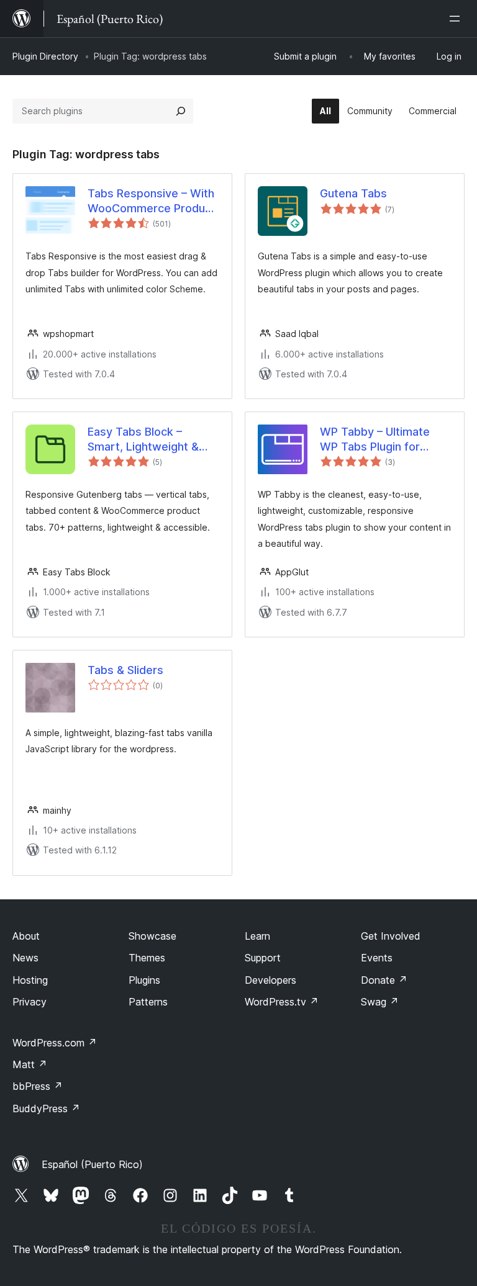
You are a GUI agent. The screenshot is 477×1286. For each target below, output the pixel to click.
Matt (29, 1064)
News (25, 957)
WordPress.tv (282, 1002)
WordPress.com (54, 1042)
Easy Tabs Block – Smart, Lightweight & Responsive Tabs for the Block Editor (152, 439)
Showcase (152, 936)
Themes (147, 957)
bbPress (37, 1086)
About (26, 936)
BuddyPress (46, 1108)
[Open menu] (457, 18)
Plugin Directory (45, 56)
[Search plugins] (180, 111)
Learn (257, 936)
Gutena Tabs (353, 193)
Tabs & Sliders (125, 670)
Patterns (148, 1002)
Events (377, 957)
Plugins (144, 980)
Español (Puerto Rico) (92, 1164)
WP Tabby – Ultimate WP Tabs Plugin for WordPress (375, 439)
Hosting (30, 980)
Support (263, 957)
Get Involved (390, 936)
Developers (270, 980)
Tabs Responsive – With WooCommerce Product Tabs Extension (152, 201)
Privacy (29, 1002)
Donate (384, 980)
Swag (380, 1002)
